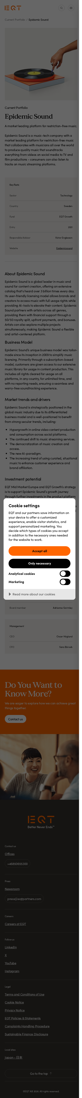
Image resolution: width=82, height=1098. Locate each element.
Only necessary (39, 563)
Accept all (39, 551)
